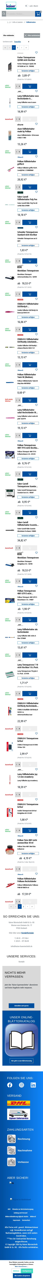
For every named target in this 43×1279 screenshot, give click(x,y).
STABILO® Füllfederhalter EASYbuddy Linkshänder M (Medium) (27, 340)
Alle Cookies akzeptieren (22, 1275)
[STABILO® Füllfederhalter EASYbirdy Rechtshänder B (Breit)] (10, 711)
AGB (9, 1209)
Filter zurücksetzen (34, 35)
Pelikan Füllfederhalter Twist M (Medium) (26, 375)
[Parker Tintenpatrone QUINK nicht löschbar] (10, 67)
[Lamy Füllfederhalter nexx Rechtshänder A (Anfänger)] (10, 102)
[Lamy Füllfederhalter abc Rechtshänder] (10, 637)
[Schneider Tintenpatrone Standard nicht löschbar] (10, 241)
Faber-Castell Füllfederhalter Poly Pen (27, 198)
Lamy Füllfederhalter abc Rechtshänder (27, 630)
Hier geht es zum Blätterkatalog (21, 1061)
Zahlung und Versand (20, 1213)
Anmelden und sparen (21, 1005)
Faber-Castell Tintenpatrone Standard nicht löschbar (27, 485)
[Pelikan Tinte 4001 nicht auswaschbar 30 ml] (10, 849)
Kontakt (21, 961)
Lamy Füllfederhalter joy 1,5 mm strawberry (27, 775)
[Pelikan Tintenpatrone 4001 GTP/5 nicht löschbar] (10, 600)
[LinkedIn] (33, 1084)
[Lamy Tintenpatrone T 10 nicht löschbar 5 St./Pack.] (10, 674)
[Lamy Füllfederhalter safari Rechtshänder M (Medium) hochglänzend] (10, 418)
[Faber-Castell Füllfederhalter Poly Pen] (10, 205)
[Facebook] (9, 1084)
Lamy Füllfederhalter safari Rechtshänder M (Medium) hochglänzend (27, 411)
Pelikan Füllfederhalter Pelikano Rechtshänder (26, 880)
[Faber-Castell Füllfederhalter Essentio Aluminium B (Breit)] (10, 530)
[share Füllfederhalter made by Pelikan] (10, 135)
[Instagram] (21, 1084)
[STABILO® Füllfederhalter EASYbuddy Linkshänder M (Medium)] (10, 347)
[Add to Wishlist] (36, 52)
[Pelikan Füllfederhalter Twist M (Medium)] (10, 382)
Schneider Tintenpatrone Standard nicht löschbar (27, 233)
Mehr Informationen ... (21, 1266)
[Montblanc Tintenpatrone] (10, 278)
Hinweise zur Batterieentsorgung (22, 1209)
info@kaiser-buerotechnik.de (21, 946)
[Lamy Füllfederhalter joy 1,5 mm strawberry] (10, 779)
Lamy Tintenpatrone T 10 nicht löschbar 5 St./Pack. (27, 666)
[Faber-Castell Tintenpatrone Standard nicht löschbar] (10, 493)
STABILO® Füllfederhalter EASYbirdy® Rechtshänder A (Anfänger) (27, 305)
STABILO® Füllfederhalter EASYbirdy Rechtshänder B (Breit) (27, 704)
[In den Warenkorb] (29, 86)
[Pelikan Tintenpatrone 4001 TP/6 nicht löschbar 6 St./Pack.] (10, 454)
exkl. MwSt (34, 6)
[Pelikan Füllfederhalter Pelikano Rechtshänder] (10, 885)
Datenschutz (26, 1220)
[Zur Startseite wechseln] (11, 5)
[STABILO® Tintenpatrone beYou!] (10, 746)
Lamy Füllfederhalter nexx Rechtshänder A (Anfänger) (28, 97)
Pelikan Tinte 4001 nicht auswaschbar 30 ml (27, 841)
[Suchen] (4, 14)
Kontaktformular (27, 933)
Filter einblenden (8, 35)
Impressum (16, 1220)
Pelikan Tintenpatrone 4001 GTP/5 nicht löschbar (26, 592)
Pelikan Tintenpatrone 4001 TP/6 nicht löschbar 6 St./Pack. (27, 446)
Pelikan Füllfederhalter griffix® (26, 162)
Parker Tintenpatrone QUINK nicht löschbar (26, 58)
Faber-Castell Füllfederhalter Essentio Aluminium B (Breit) (27, 523)
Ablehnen (16, 1271)
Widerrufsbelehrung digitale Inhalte (16, 1216)
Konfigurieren (27, 1271)
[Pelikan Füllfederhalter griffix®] (10, 169)
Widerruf (33, 1216)
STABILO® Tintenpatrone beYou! (27, 739)
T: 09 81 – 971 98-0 (21, 938)
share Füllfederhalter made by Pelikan (26, 130)
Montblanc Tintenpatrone (28, 270)
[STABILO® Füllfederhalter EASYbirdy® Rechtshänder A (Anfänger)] (10, 312)
